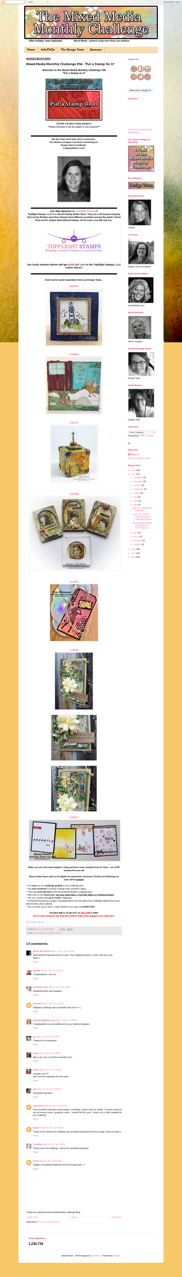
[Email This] (60, 929)
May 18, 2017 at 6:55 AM (56, 1106)
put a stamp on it (40, 933)
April (136, 533)
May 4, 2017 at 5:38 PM (66, 1020)
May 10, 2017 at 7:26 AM (50, 1070)
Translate (149, 436)
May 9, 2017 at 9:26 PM (49, 1053)
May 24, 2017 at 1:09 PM (54, 1144)
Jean (35, 1089)
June (136, 501)
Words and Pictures (42, 951)
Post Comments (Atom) (49, 1222)
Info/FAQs (48, 49)
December (138, 477)
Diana (35, 1070)
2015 (133, 553)
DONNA (74, 286)
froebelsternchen (40, 987)
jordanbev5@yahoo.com (44, 1020)
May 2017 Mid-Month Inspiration (142, 509)
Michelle (37, 970)
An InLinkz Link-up (35, 922)
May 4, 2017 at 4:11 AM (59, 987)
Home (31, 49)
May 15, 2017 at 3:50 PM (49, 1089)
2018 (133, 470)
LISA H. (74, 422)
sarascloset (38, 1106)
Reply (35, 962)
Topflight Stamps (85, 211)
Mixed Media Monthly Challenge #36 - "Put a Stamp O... (142, 525)
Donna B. (135, 454)
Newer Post (32, 1217)
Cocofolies (37, 1144)
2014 (133, 557)
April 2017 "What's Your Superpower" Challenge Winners (142, 516)
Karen (35, 1053)
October (137, 485)
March (137, 536)
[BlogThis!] (63, 929)
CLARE (74, 581)
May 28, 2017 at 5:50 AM (50, 1161)
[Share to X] (66, 929)
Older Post (116, 1217)
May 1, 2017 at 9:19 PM (52, 970)
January (137, 544)
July (136, 497)
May (136, 504)
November (138, 481)
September (139, 489)
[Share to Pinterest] (71, 929)
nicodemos (96, 1256)
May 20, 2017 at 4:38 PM (52, 1128)
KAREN (73, 354)
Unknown (37, 1003)
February (138, 540)
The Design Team (72, 49)
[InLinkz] (129, 443)
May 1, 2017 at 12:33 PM (63, 951)
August (137, 493)
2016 (133, 549)
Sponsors (96, 49)
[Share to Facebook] (68, 929)
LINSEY (74, 817)
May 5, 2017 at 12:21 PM (48, 1037)
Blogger (116, 1256)
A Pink (36, 1161)
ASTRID (74, 494)
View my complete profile (139, 458)
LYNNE (74, 650)
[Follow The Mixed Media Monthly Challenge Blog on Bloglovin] (140, 91)
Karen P (36, 1128)
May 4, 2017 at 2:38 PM (52, 1003)
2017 (133, 474)
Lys (34, 1037)
